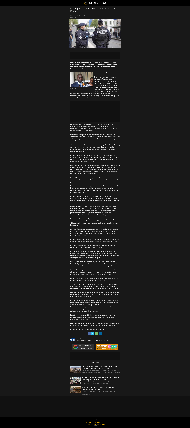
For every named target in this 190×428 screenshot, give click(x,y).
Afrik (71, 14)
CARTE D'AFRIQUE (92, 421)
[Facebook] (89, 333)
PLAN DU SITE (99, 421)
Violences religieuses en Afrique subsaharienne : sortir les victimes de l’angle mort (99, 388)
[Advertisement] (95, 55)
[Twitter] (92, 333)
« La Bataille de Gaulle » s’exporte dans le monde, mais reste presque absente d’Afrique (100, 367)
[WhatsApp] (96, 333)
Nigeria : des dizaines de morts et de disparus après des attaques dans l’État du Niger (100, 379)
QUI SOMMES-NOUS (90, 422)
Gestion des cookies (101, 424)
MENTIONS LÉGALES (99, 422)
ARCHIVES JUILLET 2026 (90, 424)
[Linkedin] (100, 333)
